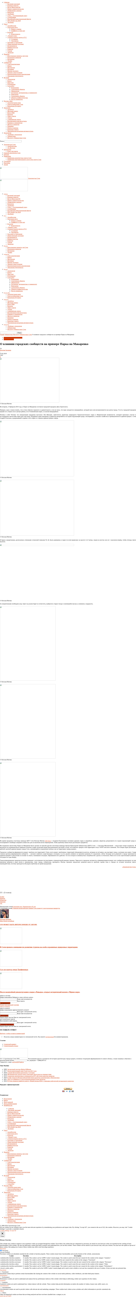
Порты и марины (12, 128)
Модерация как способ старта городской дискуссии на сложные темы (29, 1074)
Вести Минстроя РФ (13, 7)
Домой (2, 334)
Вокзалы (10, 114)
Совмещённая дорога (14, 119)
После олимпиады (17, 99)
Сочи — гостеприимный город (17, 15)
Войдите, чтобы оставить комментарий (12, 1033)
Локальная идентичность (15, 76)
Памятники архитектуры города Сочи (19, 158)
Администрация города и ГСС (17, 37)
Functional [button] (3, 1270)
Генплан (6, 154)
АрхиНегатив (11, 26)
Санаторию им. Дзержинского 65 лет (24, 906)
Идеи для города (12, 151)
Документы (14, 41)
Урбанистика (11, 136)
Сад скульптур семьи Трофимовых (14, 970)
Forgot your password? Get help (9, 1005)
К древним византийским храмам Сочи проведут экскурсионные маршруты (36, 908)
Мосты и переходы (13, 124)
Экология (10, 52)
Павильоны (14, 94)
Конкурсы (10, 12)
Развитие (10, 49)
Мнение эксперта (12, 71)
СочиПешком (11, 17)
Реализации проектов (14, 57)
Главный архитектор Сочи (12, 153)
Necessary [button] (3, 1248)
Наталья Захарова (5, 350)
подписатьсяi (50, 1037)
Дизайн (9, 61)
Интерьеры (10, 59)
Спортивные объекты (18, 89)
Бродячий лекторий (13, 4)
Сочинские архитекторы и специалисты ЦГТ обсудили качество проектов (30, 1076)
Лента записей (8, 1102)
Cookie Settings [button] (4, 1230)
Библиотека (7, 149)
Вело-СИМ (10, 113)
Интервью (10, 69)
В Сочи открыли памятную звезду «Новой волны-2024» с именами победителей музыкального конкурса (40, 1081)
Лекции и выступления (14, 72)
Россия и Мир (8, 101)
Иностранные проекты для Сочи (17, 56)
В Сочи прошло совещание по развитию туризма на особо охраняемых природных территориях (39, 947)
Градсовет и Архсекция (14, 42)
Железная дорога (12, 111)
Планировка (15, 87)
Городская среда (12, 27)
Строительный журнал (11, 1046)
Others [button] (2, 1291)
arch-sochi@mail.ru (18, 1062)
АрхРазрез (10, 14)
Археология (11, 79)
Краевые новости (12, 5)
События (6, 2)
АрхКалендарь (12, 146)
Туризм (9, 51)
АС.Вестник (11, 148)
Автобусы (10, 109)
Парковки (10, 126)
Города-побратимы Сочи (15, 104)
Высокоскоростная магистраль (17, 121)
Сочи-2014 (10, 86)
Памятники (7, 156)
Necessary (5, 1250)
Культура (10, 32)
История (6, 77)
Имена (9, 66)
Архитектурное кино (14, 103)
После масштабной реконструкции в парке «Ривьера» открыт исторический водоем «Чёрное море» (40, 992)
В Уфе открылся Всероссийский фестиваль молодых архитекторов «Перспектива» (33, 1077)
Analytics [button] (3, 1280)
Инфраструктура (12, 47)
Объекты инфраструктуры (19, 98)
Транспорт (7, 108)
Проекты (6, 54)
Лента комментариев (10, 1104)
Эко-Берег (10, 22)
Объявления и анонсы (14, 10)
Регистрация (8, 1099)
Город (5, 24)
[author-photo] (4, 917)
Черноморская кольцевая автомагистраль (20, 131)
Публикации (11, 84)
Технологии (7, 133)
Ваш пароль (21, 1001)
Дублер (9, 118)
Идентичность (15, 34)
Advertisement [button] (4, 1285)
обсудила (48, 841)
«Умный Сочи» (12, 36)
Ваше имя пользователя (24, 999)
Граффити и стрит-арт (18, 31)
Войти (6, 1100)
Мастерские (11, 67)
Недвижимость (12, 46)
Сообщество (7, 62)
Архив (6, 164)
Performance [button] (3, 1275)
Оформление (15, 91)
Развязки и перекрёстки (14, 123)
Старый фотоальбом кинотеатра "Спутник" (21, 1072)
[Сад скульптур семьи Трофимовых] (11, 966)
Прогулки (10, 82)
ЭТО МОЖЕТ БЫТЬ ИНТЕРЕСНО (12, 924)
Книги (9, 81)
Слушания (14, 39)
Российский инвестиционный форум (19, 19)
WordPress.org (8, 1105)
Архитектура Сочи (10, 144)
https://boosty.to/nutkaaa (7, 921)
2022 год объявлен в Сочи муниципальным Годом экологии (26, 1079)
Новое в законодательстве (15, 9)
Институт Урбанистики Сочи (16, 138)
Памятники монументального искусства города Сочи (24, 159)
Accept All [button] (13, 1230)
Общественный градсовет (15, 44)
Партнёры (7, 163)
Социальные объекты (18, 96)
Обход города (11, 116)
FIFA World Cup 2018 (14, 20)
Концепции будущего (14, 106)
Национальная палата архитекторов (18, 74)
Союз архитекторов (13, 64)
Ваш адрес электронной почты (27, 1011)
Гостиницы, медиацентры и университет (24, 92)
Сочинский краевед (10, 1044)
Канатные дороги (13, 129)
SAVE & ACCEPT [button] (5, 1296)
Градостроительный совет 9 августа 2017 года (21, 1071)
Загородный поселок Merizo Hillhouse (19, 1069)
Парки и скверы (16, 29)
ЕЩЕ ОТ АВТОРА (30, 924)
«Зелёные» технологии (14, 134)
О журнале (7, 161)
